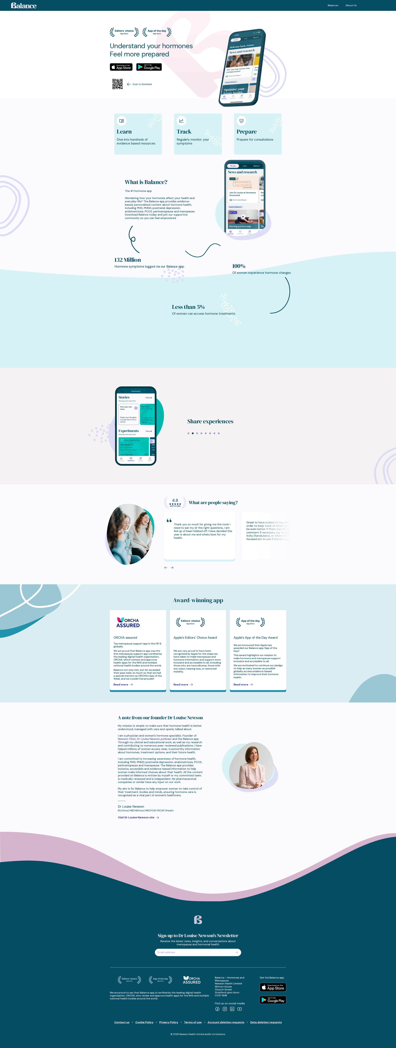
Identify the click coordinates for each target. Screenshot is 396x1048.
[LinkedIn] (232, 1009)
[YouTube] (239, 1009)
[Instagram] (224, 1009)
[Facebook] (217, 1009)
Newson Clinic (127, 739)
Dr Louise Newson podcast (154, 739)
